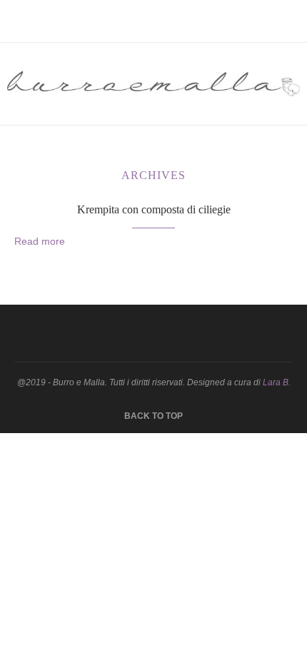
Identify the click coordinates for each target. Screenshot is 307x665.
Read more (39, 241)
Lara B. (277, 382)
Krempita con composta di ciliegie (154, 209)
